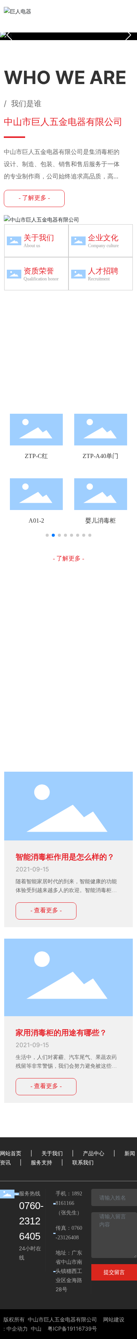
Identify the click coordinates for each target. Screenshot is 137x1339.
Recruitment (99, 279)
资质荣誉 (39, 271)
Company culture (103, 245)
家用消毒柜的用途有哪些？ (61, 1032)
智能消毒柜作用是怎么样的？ (65, 857)
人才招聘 (103, 271)
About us (32, 245)
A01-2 (36, 520)
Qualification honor (41, 279)
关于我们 (39, 237)
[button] (128, 35)
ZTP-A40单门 (100, 456)
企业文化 (103, 237)
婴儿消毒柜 (100, 520)
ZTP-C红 (36, 456)
